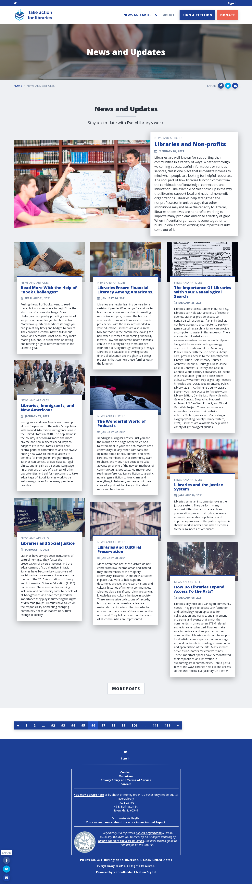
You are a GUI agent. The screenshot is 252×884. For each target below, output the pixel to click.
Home (18, 85)
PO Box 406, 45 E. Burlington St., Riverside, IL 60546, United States (126, 860)
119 (167, 725)
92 (53, 725)
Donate (227, 15)
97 (103, 725)
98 (113, 725)
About (169, 15)
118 (155, 725)
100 (134, 725)
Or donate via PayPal (126, 818)
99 (123, 725)
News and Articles (140, 15)
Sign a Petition (197, 15)
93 (63, 725)
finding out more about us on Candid (121, 841)
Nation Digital (146, 872)
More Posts (126, 688)
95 (83, 725)
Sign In (232, 3)
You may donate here (89, 795)
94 (73, 725)
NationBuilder (123, 872)
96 (93, 725)
